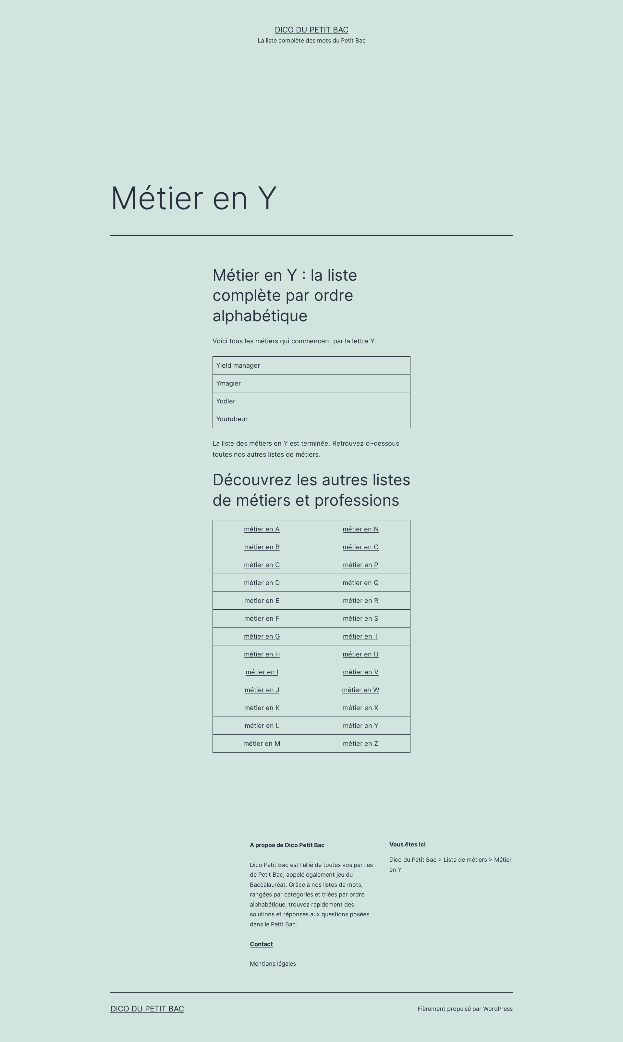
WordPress (498, 1008)
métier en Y (360, 726)
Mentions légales (273, 963)
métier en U (361, 654)
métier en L (262, 726)
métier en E (261, 600)
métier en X (360, 708)
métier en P (360, 565)
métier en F (261, 618)
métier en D (262, 583)
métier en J (262, 690)
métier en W (360, 690)
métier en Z (360, 743)
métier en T (360, 636)
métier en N (361, 529)
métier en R (360, 600)
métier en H (262, 654)
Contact (261, 944)
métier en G (262, 636)
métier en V (361, 672)
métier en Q (361, 583)
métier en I (262, 672)
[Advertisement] (311, 122)
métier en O (361, 547)
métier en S (360, 618)
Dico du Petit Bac (311, 29)
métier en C (262, 565)
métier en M (261, 743)
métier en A (262, 529)
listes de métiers (293, 454)
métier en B (262, 547)
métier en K (262, 708)
